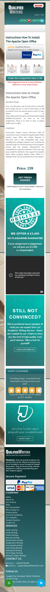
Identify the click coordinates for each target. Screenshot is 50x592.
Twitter (29, 576)
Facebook (21, 576)
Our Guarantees (13, 507)
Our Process (11, 502)
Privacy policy (11, 512)
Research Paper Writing (16, 555)
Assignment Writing (14, 543)
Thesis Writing (12, 535)
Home (8, 497)
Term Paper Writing (14, 553)
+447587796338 (22, 563)
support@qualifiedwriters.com (30, 565)
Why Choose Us (12, 510)
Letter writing (11, 530)
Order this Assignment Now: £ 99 (25, 78)
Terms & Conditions (14, 515)
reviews (28, 397)
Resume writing (12, 537)
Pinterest (36, 576)
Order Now (25, 438)
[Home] (16, 11)
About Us (10, 499)
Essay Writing (11, 532)
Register (37, 15)
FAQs (8, 505)
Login (42, 15)
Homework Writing (14, 550)
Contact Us (10, 522)
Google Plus (11, 576)
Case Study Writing (14, 548)
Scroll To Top (11, 578)
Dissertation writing (14, 540)
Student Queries (13, 520)
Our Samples (11, 517)
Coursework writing (14, 545)
